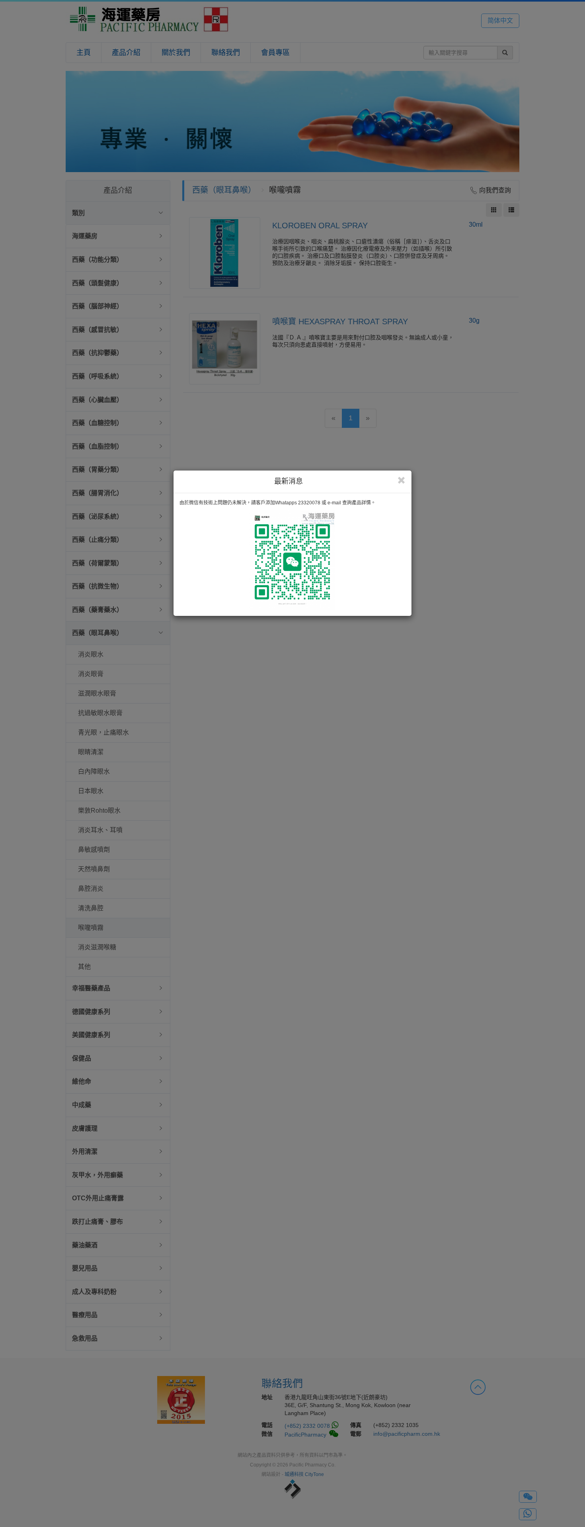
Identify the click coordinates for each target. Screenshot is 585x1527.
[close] (401, 480)
